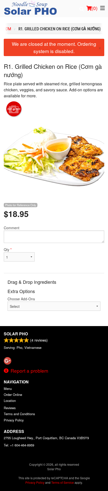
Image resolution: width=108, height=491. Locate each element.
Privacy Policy (14, 420)
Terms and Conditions (19, 413)
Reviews (10, 407)
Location (10, 400)
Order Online (13, 394)
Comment (11, 227)
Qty (8, 249)
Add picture (14, 109)
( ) (94, 8)
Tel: (19, 445)
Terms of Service (62, 482)
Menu (8, 388)
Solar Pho (16, 334)
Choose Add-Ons (21, 298)
